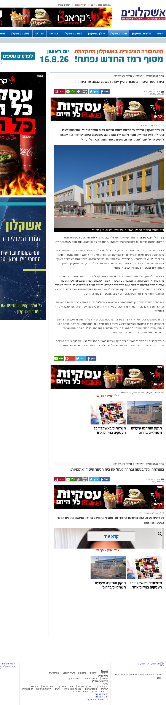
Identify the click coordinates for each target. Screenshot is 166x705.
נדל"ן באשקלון (96, 33)
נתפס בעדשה (48, 686)
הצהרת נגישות (101, 694)
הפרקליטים (54, 673)
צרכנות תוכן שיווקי (72, 689)
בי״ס (140, 513)
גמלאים (83, 673)
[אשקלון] (143, 19)
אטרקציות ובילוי (90, 678)
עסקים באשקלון (20, 33)
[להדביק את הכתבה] (69, 359)
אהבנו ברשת (91, 689)
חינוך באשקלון (118, 33)
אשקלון (155, 513)
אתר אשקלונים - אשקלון (149, 76)
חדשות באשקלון (141, 33)
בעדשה (53, 33)
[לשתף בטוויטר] (93, 93)
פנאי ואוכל (33, 686)
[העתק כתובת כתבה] (82, 93)
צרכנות (93, 673)
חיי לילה (104, 673)
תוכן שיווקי (74, 678)
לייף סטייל (103, 675)
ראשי (160, 33)
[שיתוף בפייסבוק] (104, 93)
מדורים (39, 33)
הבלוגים (104, 689)
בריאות (105, 678)
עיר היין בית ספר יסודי (149, 125)
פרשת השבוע (69, 673)
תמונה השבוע (98, 691)
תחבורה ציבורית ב (79, 691)
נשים (57, 689)
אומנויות (147, 513)
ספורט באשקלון (73, 33)
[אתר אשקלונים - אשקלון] (151, 663)
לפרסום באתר (64, 4)
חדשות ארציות (44, 689)
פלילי (105, 683)
